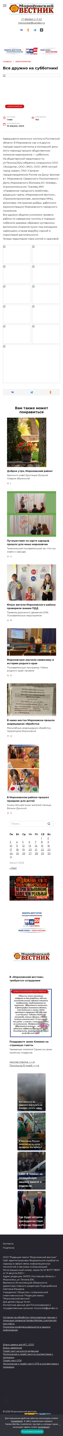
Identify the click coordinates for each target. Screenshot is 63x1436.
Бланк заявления (12, 1348)
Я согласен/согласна (32, 1431)
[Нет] (59, 1425)
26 (23, 853)
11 (17, 845)
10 (11, 845)
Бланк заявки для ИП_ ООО (18, 1344)
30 (49, 853)
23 (48, 849)
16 (48, 845)
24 (11, 853)
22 (42, 849)
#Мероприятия (14, 106)
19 (23, 849)
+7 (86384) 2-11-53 (31, 19)
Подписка (8, 1247)
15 (42, 845)
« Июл (13, 868)
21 (36, 849)
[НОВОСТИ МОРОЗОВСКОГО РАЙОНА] (31, 1035)
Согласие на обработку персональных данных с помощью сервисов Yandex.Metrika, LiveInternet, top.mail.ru (30, 1320)
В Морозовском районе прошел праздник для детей (28, 799)
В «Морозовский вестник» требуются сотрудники (27, 979)
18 (17, 849)
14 (36, 845)
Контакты (8, 1243)
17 (11, 849)
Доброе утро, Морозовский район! (29, 471)
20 (30, 849)
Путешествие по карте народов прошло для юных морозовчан (28, 542)
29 (42, 853)
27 (30, 853)
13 (30, 845)
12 (23, 845)
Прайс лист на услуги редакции (21, 1351)
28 (36, 853)
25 (17, 853)
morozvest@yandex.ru (31, 23)
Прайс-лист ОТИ (12, 1360)
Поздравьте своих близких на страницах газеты (29, 1043)
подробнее (17, 1421)
